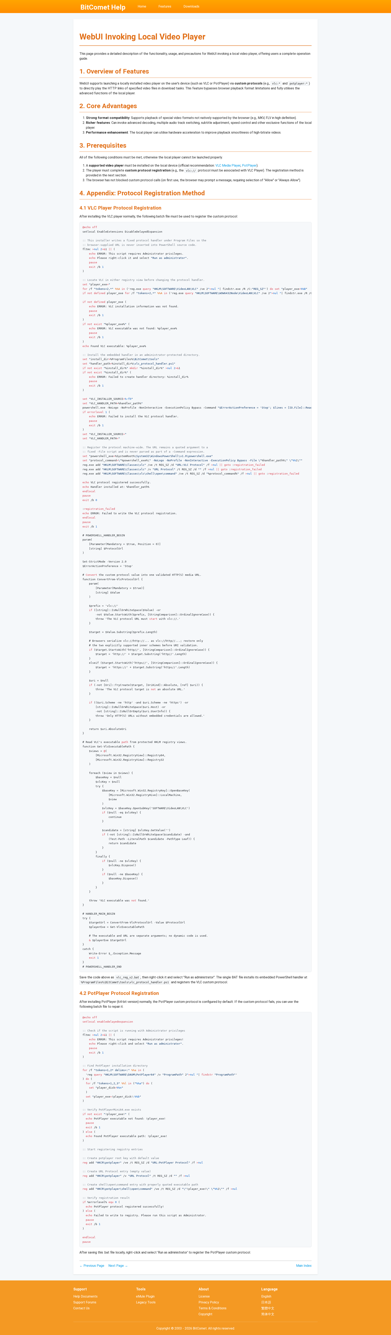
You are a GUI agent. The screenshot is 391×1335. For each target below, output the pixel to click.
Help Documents (85, 1296)
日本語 (266, 1302)
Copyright (205, 1314)
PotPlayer (249, 165)
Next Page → (118, 1266)
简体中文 (267, 1314)
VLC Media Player (228, 165)
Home (142, 6)
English (266, 1296)
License (204, 1296)
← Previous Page (91, 1266)
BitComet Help (102, 7)
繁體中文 (267, 1308)
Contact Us (81, 1308)
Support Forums (84, 1302)
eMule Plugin (145, 1296)
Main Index (304, 1266)
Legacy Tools (146, 1302)
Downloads (191, 6)
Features (164, 6)
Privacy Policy (209, 1302)
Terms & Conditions (212, 1308)
